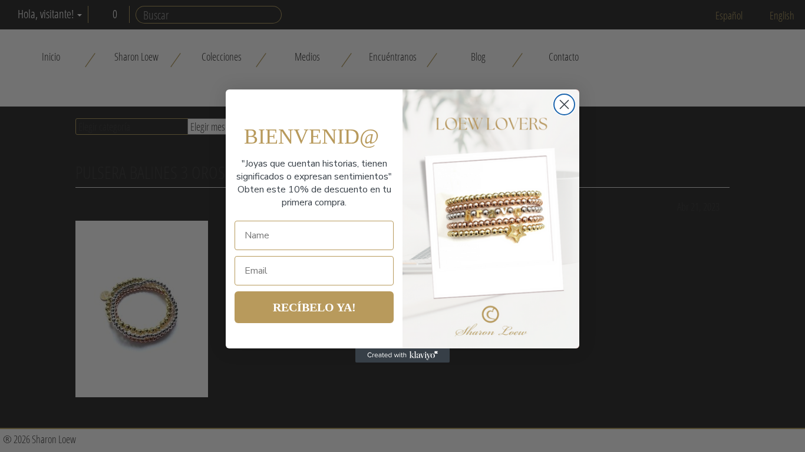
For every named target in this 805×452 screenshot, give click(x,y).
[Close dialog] (564, 104)
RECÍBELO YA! (314, 307)
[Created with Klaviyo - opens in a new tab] (402, 355)
